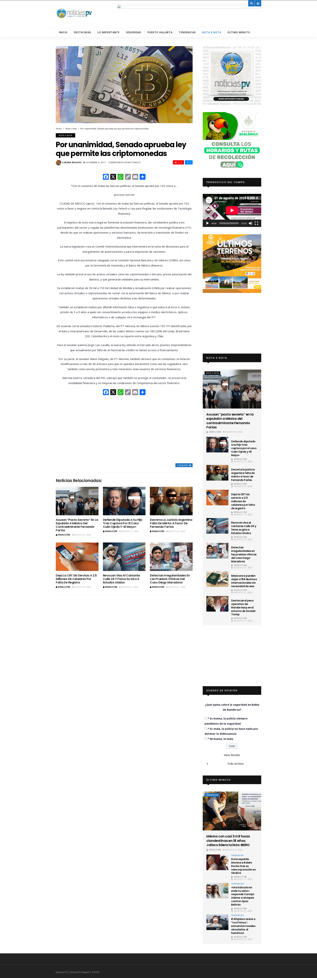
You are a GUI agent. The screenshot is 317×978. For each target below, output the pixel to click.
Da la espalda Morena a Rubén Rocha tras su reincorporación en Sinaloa (243, 866)
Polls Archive (236, 763)
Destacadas (82, 32)
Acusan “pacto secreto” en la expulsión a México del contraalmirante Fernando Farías (77, 525)
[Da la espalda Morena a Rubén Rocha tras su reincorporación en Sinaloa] (217, 862)
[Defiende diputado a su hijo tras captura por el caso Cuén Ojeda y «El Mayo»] (124, 501)
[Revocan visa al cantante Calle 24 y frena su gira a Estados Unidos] (124, 556)
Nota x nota (211, 32)
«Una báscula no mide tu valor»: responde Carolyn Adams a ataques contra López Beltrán (242, 896)
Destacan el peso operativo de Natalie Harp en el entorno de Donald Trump (243, 607)
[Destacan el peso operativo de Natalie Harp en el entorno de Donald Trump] (217, 604)
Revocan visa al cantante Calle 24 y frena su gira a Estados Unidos (121, 579)
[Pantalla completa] (256, 223)
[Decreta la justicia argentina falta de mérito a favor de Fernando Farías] (171, 501)
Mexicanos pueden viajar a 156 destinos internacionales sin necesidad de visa (244, 581)
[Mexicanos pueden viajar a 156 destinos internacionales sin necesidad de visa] (217, 579)
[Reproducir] (207, 223)
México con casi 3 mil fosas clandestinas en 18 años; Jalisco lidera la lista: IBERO (228, 840)
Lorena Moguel (72, 162)
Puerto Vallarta (159, 32)
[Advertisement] (124, 429)
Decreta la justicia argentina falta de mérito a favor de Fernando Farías (171, 523)
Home (59, 128)
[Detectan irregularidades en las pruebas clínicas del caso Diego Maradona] (171, 556)
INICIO (63, 32)
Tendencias (187, 32)
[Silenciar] (250, 223)
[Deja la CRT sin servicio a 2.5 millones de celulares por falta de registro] (77, 556)
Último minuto (238, 32)
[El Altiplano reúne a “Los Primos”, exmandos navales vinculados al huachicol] (217, 922)
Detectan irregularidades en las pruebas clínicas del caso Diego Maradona (170, 579)
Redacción (64, 534)
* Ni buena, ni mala (220, 739)
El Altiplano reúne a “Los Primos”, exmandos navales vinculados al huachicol (243, 926)
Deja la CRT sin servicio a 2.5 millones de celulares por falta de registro (76, 579)
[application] (232, 210)
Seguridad (133, 32)
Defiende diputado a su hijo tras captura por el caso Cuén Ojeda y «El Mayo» (122, 523)
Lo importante (109, 32)
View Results (232, 755)
